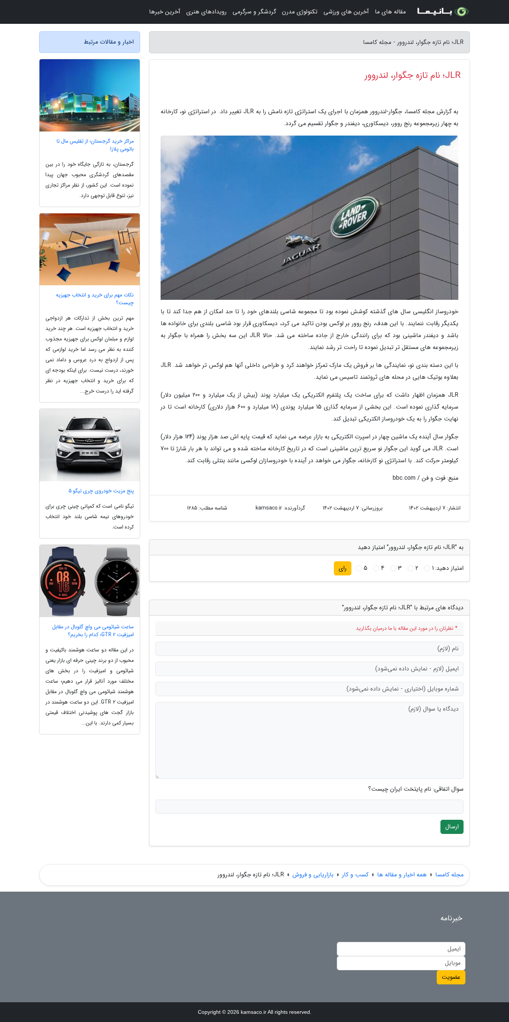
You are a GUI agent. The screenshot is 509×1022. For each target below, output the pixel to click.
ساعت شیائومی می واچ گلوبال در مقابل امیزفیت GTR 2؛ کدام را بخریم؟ (93, 631)
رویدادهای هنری (206, 11)
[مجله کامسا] (442, 12)
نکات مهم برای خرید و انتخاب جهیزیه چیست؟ (95, 299)
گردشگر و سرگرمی (254, 11)
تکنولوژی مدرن (299, 11)
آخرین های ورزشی (346, 11)
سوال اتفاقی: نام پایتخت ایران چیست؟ (416, 789)
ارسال (452, 826)
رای (343, 568)
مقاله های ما (390, 11)
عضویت (451, 977)
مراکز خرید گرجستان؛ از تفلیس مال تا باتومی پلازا (95, 145)
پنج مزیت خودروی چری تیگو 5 (101, 491)
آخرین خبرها (164, 11)
